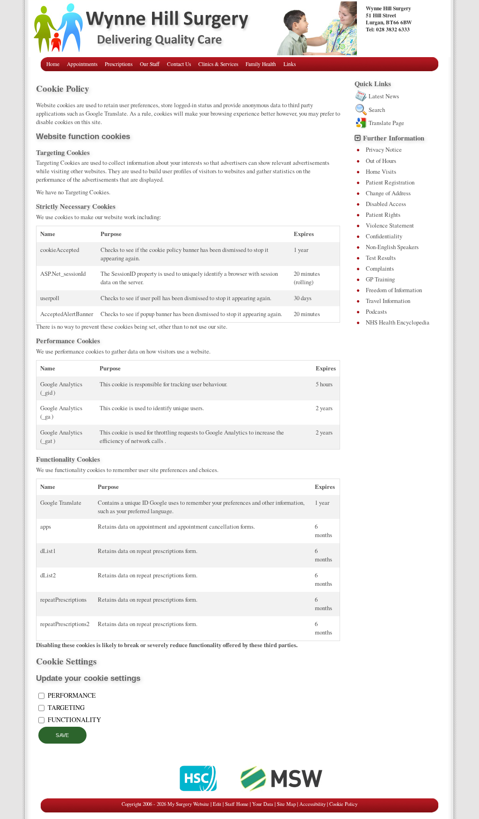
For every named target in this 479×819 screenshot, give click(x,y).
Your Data (262, 804)
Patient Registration (390, 182)
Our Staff (150, 63)
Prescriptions (118, 63)
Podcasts (376, 311)
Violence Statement (390, 225)
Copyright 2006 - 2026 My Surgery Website (165, 804)
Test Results (381, 257)
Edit (217, 804)
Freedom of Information (394, 290)
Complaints (380, 268)
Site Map (286, 804)
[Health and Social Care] (199, 793)
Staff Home (236, 804)
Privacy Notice (384, 149)
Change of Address (388, 193)
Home (52, 63)
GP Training (380, 279)
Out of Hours (381, 160)
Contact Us (179, 63)
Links (289, 63)
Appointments (82, 63)
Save (62, 735)
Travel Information (388, 300)
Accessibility (312, 804)
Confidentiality (384, 236)
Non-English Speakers (392, 247)
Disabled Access (386, 203)
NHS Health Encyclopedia (397, 322)
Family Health (261, 63)
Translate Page (386, 122)
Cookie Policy (343, 804)
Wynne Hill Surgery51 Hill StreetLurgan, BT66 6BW (389, 18)
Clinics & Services (218, 63)
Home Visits (381, 171)
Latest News (384, 96)
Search (377, 109)
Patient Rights (383, 214)
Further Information (393, 138)
